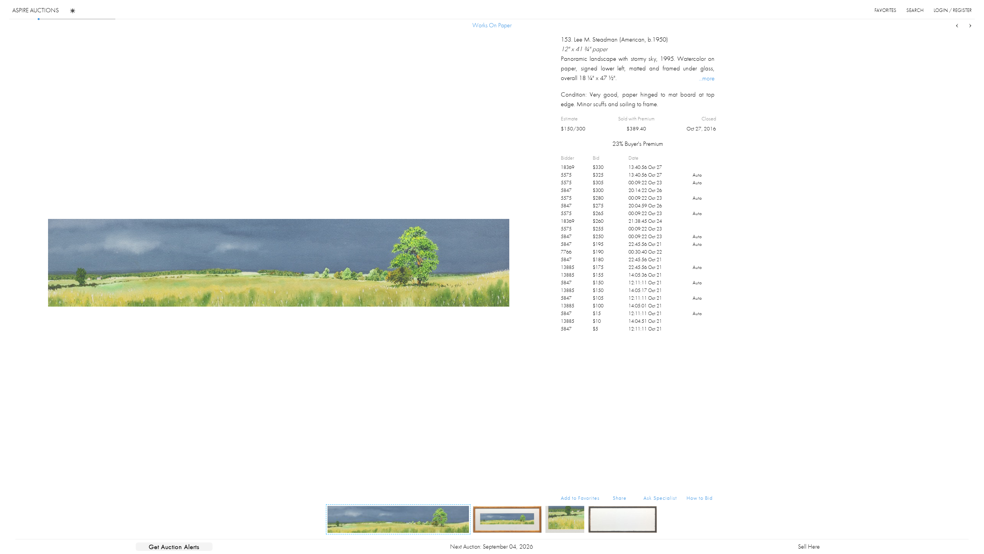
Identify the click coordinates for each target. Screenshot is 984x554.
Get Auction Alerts (174, 546)
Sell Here (809, 546)
